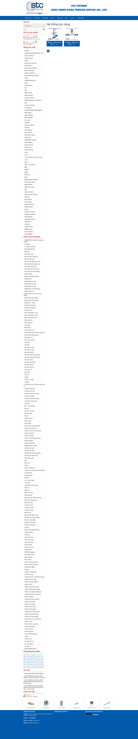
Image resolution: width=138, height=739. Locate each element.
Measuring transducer (30, 522)
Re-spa (26, 209)
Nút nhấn (27, 527)
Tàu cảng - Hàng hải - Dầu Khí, (34, 666)
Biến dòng (27, 251)
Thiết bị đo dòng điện (30, 601)
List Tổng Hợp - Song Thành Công (33, 157)
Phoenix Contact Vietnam (31, 194)
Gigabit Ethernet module (31, 445)
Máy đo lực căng (29, 502)
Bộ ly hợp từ (28, 327)
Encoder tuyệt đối (29, 435)
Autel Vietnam (28, 65)
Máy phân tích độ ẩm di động (32, 517)
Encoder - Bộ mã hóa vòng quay (33, 430)
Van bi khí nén (28, 639)
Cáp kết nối (27, 372)
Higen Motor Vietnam (30, 135)
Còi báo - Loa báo (29, 379)
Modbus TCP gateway (30, 525)
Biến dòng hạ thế (29, 254)
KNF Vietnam (28, 147)
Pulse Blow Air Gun (29, 554)
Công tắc (27, 382)
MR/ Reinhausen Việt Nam (31, 179)
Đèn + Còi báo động (30, 406)
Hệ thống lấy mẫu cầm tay (31, 455)
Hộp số (26, 465)
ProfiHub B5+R (28, 549)
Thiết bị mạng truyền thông (31, 614)
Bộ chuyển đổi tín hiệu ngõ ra (32, 269)
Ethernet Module (29, 440)
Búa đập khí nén (29, 337)
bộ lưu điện (27, 325)
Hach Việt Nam (28, 130)
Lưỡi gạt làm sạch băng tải (31, 485)
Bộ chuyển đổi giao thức (31, 266)
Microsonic (27, 174)
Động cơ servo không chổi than (32, 425)
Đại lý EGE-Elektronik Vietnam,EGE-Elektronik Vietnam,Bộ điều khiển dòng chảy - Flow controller (33, 687)
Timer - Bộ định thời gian (31, 634)
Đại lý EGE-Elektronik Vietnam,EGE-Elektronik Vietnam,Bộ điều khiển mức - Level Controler (33, 681)
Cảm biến (27, 342)
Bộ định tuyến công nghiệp (31, 298)
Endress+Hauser (29, 95)
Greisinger (27, 122)
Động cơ (27, 416)
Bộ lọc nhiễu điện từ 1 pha (31, 312)
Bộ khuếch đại (28, 310)
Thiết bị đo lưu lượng (30, 604)
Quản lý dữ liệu (28, 557)
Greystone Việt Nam (30, 125)
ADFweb (27, 50)
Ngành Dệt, (26, 656)
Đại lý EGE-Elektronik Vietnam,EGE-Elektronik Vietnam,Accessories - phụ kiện (34, 676)
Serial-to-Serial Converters (31, 564)
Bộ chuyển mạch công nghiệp (32, 271)
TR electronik (28, 221)
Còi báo (27, 377)
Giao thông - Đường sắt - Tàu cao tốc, (33, 654)
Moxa (26, 177)
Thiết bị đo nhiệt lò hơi (30, 606)
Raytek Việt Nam (29, 207)
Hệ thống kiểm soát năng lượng (32, 453)
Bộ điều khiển (28, 279)
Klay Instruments (29, 145)
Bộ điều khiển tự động (30, 286)
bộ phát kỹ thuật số (29, 330)
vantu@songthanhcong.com (31, 37)
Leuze (26, 152)
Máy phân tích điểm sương (31, 515)
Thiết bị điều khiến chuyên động (33, 594)
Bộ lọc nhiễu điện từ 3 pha (31, 315)
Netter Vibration (29, 184)
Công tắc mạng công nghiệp (32, 398)
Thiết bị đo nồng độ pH (30, 609)
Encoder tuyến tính (29, 433)
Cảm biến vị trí (28, 369)
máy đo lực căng (29, 505)
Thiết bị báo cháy (29, 574)
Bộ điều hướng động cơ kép (32, 276)
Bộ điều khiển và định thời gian (32, 288)
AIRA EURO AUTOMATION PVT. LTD (34, 53)
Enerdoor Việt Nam (29, 98)
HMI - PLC (27, 463)
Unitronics (27, 224)
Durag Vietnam (28, 85)
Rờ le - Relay (28, 559)
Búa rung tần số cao (30, 340)
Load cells (27, 482)
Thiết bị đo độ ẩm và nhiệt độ (32, 599)
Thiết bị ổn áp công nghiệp (31, 616)
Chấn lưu (27, 374)
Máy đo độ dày (28, 495)
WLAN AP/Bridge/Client (30, 648)
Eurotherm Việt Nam (30, 105)
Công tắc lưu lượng (29, 396)
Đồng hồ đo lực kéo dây (31, 428)
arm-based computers (30, 246)
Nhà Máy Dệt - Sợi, (31, 659)
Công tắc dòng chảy (30, 388)
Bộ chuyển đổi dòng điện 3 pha (32, 264)
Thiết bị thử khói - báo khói (31, 624)
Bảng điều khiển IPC (30, 249)
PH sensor (27, 535)
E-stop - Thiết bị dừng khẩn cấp (33, 438)
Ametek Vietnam (29, 58)
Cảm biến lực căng (29, 350)
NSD (26, 189)
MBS (26, 167)
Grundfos (27, 127)
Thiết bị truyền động (30, 626)
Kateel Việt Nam (29, 142)
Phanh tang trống (29, 542)
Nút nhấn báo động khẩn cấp (32, 530)
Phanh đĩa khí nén (29, 539)
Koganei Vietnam (29, 150)
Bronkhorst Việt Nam (30, 73)
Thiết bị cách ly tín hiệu (30, 579)
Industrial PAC (28, 473)
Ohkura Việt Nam (29, 192)
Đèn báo (27, 408)
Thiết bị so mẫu (28, 621)
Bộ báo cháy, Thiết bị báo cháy (32, 261)
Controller (27, 403)
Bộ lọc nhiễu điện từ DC (31, 317)
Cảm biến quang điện (30, 362)
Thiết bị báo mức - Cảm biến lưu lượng (34, 577)
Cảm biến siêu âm (29, 364)
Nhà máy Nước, (35, 661)
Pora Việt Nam (28, 202)
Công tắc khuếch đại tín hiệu (32, 393)
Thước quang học (29, 631)
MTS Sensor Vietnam (30, 182)
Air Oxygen (27, 244)
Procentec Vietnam (29, 204)
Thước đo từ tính (29, 629)
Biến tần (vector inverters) (31, 256)
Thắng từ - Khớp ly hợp (30, 572)
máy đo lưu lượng (29, 510)
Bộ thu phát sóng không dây (32, 335)
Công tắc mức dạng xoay (31, 401)
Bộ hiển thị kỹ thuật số (30, 305)
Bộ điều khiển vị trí (29, 291)
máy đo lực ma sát (29, 507)
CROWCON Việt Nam (30, 80)
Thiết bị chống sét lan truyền (32, 587)
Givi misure (27, 120)
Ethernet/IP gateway (30, 443)
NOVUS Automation (29, 187)
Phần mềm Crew (29, 537)
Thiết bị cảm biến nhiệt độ (31, 582)
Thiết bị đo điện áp (29, 596)
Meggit (26, 172)
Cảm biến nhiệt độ (29, 352)
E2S (26, 88)
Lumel (26, 159)
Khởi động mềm (29, 475)
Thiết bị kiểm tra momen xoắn (32, 611)
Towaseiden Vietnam (30, 219)
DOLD (26, 83)
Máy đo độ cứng (29, 492)
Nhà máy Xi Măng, (39, 662)
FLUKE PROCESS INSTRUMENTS (33, 110)
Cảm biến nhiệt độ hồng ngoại (32, 357)
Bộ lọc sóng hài (28, 320)
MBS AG (27, 169)
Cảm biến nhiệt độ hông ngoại (32, 355)
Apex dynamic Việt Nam (31, 63)
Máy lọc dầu (28, 512)
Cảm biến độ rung (29, 347)
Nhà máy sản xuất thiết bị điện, (33, 661)
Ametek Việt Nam (29, 55)
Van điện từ (27, 646)
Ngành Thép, (33, 656)
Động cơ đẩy (28, 421)
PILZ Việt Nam (28, 199)
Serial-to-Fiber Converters (31, 562)
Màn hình (27, 487)
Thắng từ (27, 569)
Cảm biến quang (29, 359)
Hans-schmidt (28, 132)
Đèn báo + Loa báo (29, 411)
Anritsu (26, 60)
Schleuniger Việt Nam (30, 214)
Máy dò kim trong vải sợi (31, 500)
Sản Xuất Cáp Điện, (28, 664)
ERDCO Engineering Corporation (33, 100)
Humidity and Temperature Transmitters (35, 470)
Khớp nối (27, 478)
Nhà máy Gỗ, (27, 661)
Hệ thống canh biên (29, 450)
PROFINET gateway (30, 552)
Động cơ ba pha (29, 418)
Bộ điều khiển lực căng (30, 281)
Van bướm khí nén (29, 641)
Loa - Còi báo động (29, 480)
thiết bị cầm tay (28, 584)
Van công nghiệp (29, 644)
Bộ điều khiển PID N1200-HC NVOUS (34, 673)
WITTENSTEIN (28, 234)
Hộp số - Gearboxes (30, 468)
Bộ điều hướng (28, 274)
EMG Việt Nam (28, 93)
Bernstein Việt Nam (29, 70)
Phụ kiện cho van (29, 547)
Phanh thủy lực (28, 544)
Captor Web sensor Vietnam (32, 75)
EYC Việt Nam (28, 107)
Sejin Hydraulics (29, 216)
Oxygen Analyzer (29, 532)
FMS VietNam (28, 112)
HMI (26, 460)
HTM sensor (28, 137)
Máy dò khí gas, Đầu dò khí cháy (33, 497)
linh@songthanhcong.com (31, 43)
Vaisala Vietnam (29, 226)
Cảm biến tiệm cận (29, 367)
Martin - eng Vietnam (30, 164)
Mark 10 (27, 162)
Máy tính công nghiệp (30, 520)
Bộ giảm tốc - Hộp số (30, 302)
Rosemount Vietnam (30, 212)
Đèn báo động (28, 413)
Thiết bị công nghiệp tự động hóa (33, 591)
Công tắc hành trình (30, 391)
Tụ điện (26, 636)
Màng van (27, 490)
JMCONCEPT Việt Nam (30, 140)
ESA (26, 103)
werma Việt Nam (29, 231)
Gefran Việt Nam (29, 115)
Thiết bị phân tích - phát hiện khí (33, 619)
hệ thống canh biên (29, 448)
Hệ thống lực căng (29, 458)
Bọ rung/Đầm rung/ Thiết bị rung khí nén (35, 332)
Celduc (26, 78)
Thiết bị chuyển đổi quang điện (32, 589)
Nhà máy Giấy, (40, 659)
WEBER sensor (28, 229)
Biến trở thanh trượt (29, 259)
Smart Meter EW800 (30, 567)
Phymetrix (27, 197)
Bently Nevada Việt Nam (31, 68)
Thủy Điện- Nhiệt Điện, (38, 667)
